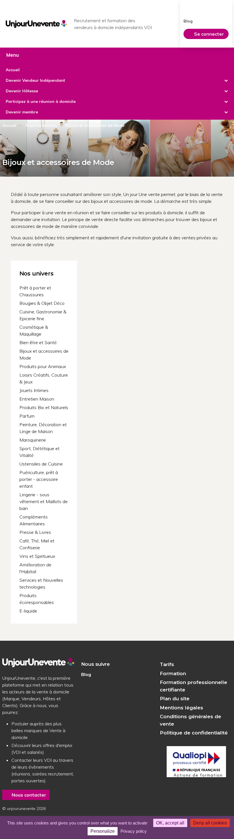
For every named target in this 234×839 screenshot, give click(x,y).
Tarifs (167, 664)
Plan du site (174, 698)
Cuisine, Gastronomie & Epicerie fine (42, 315)
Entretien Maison (36, 399)
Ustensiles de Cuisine (41, 464)
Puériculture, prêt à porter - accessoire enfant (38, 479)
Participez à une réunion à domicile (41, 101)
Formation (173, 673)
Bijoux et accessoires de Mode (43, 354)
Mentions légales (181, 708)
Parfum (27, 416)
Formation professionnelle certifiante (193, 686)
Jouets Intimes (34, 390)
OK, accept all (170, 822)
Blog (188, 21)
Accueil (13, 69)
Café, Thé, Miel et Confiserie (37, 544)
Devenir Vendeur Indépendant (35, 80)
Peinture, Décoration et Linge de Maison (43, 428)
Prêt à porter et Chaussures (35, 291)
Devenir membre (22, 112)
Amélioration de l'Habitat (35, 568)
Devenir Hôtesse (22, 90)
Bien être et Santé (38, 342)
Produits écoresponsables (36, 599)
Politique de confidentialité (194, 733)
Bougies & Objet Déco (41, 303)
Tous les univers (41, 125)
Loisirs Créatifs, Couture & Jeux (43, 378)
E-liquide (28, 611)
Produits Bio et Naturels (43, 407)
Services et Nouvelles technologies (41, 583)
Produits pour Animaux (42, 366)
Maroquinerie (32, 440)
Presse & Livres (35, 532)
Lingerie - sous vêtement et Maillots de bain (43, 501)
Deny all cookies (210, 822)
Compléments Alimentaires (33, 520)
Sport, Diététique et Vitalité (39, 452)
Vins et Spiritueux (37, 556)
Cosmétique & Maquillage (33, 330)
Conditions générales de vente (190, 720)
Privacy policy (133, 831)
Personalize (102, 831)
